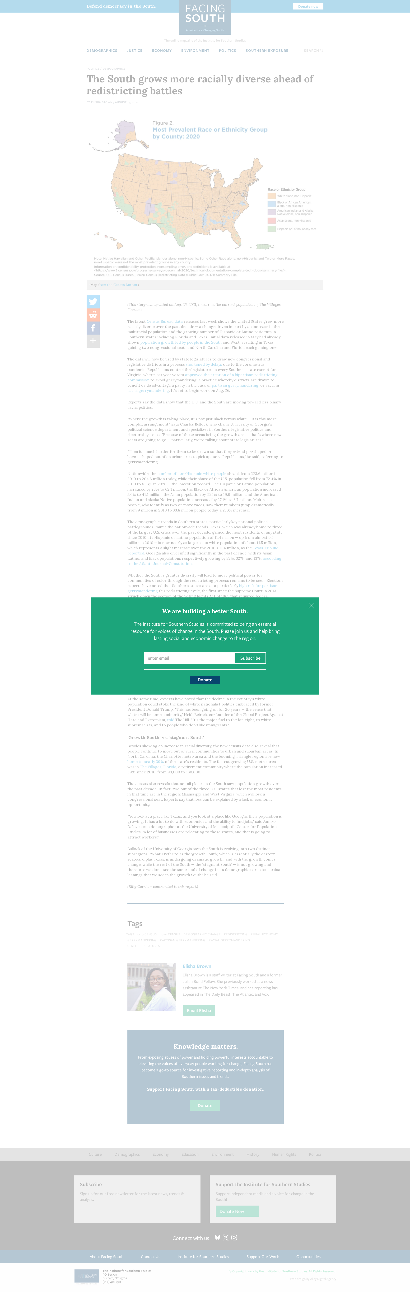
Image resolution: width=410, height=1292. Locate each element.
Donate (205, 680)
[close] (311, 605)
